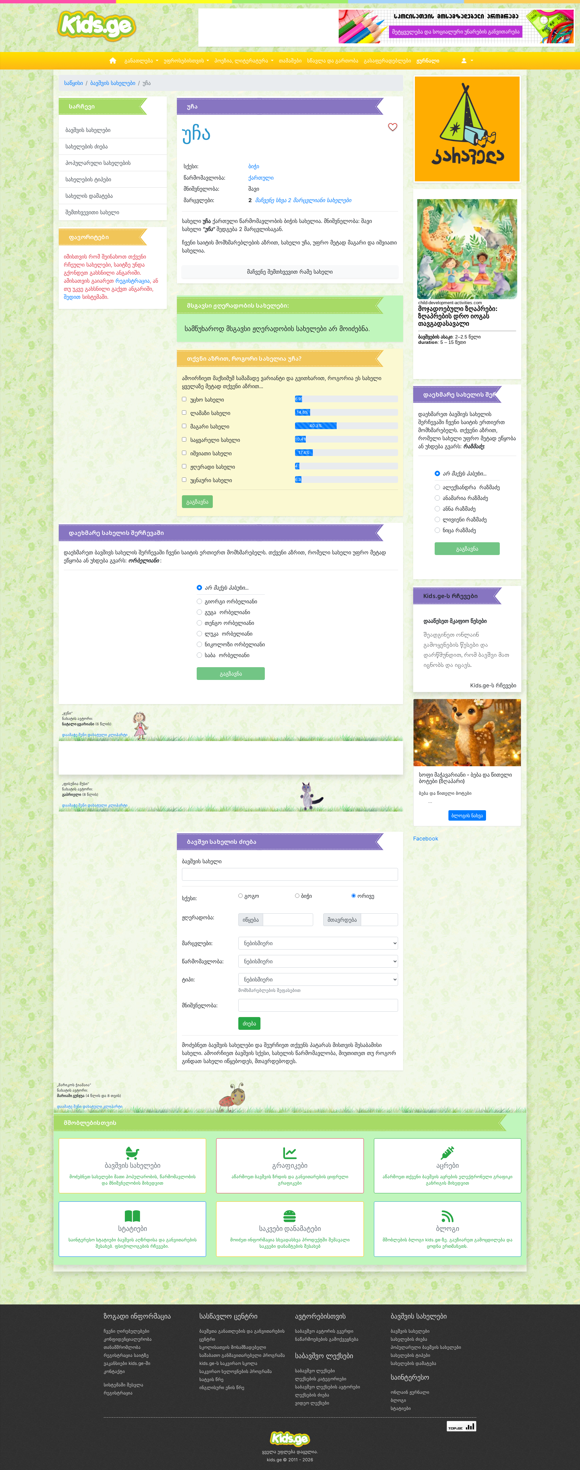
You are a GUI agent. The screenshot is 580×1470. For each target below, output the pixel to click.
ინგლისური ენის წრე (221, 1387)
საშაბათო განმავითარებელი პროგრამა (242, 1355)
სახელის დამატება (89, 195)
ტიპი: (188, 979)
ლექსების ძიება (312, 1394)
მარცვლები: (197, 943)
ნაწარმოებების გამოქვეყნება (326, 1339)
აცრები (447, 1165)
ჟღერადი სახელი (212, 466)
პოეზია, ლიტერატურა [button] (242, 61)
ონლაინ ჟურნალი (410, 1392)
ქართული (261, 177)
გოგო (251, 895)
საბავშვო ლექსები (315, 1370)
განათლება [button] (139, 61)
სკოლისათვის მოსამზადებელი (232, 1347)
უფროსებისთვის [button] (184, 61)
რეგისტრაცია (132, 280)
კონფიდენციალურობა (128, 1339)
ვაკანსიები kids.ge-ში (127, 1363)
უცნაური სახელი (210, 480)
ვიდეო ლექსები (312, 1403)
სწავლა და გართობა (332, 61)
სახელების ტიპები (88, 179)
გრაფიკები (289, 1165)
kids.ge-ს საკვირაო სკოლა (228, 1363)
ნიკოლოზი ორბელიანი (235, 644)
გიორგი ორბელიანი (231, 601)
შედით (72, 296)
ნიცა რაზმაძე (459, 530)
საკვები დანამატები (290, 1229)
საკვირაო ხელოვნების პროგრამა (235, 1371)
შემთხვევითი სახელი (92, 212)
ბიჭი (253, 166)
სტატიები (132, 1229)
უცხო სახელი (206, 399)
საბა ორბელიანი (227, 655)
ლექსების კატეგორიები (320, 1378)
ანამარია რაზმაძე (465, 498)
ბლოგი (447, 1229)
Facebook (425, 838)
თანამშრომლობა (122, 1347)
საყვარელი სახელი (214, 440)
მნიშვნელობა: (200, 1005)
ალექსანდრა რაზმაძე (471, 487)
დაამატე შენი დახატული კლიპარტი (95, 735)
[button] (466, 61)
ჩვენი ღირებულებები (126, 1331)
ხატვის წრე (211, 1379)
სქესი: (189, 898)
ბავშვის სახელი (202, 861)
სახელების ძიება (86, 146)
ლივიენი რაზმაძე (465, 519)
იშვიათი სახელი (210, 453)
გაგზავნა (231, 673)
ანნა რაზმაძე (459, 508)
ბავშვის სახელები (112, 83)
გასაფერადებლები (387, 61)
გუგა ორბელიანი (227, 612)
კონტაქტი (114, 1371)
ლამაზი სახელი (209, 413)
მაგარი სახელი (209, 426)
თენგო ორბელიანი (229, 622)
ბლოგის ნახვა (467, 815)
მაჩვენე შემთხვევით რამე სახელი (290, 271)
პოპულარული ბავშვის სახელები (426, 1347)
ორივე (365, 895)
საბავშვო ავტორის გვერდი (324, 1331)
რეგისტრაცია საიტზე (126, 1355)
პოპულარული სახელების (98, 162)
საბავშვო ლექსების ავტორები (327, 1386)
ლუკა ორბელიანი (228, 633)
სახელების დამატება (413, 1363)
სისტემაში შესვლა (123, 1384)
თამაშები (290, 61)
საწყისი (73, 83)
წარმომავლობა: (203, 961)
